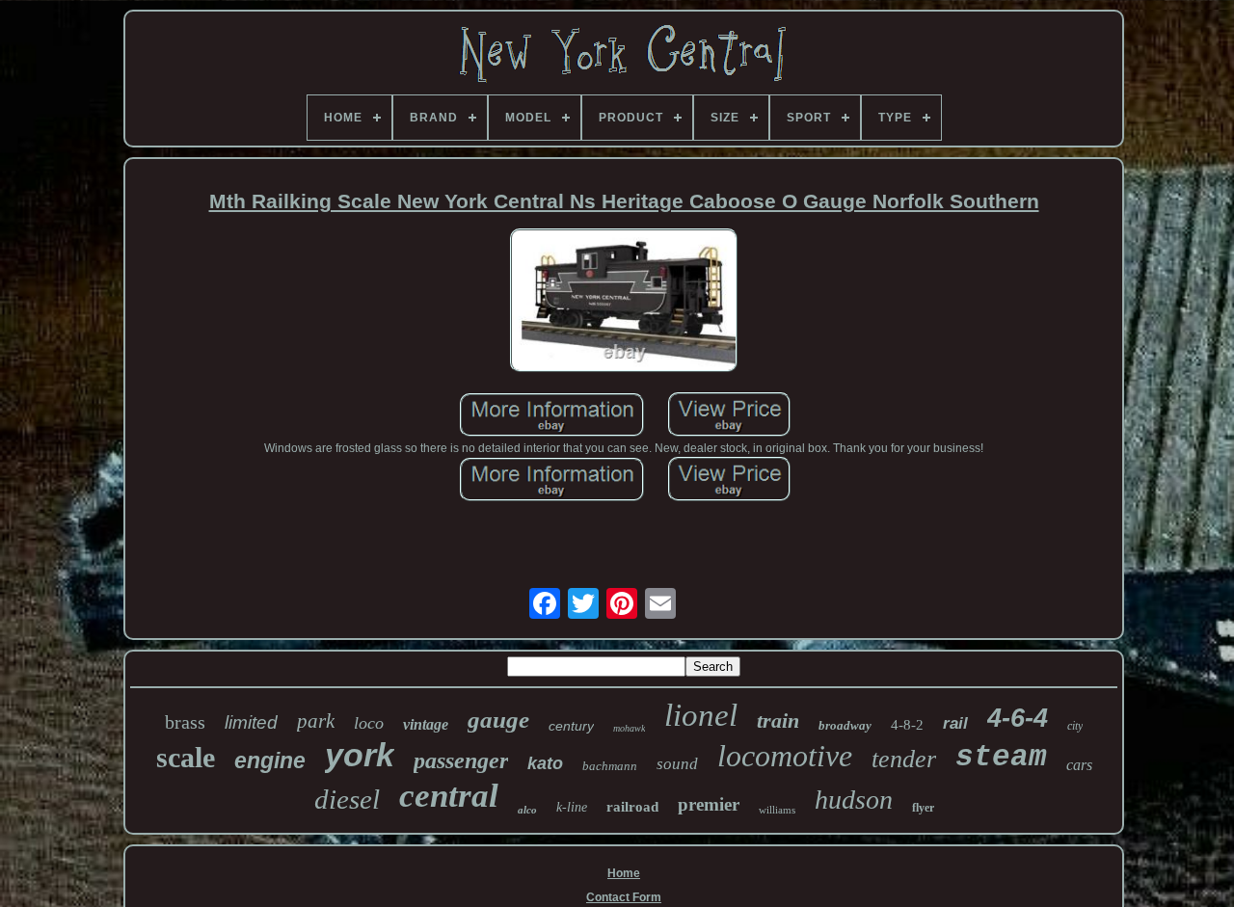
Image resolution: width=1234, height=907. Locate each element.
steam (1001, 757)
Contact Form (623, 897)
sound (677, 764)
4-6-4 (1017, 718)
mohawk (629, 728)
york (359, 754)
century (571, 726)
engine (270, 760)
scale (185, 757)
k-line (571, 807)
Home (623, 873)
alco (527, 809)
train (778, 720)
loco (369, 723)
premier (708, 804)
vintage (425, 724)
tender (904, 759)
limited (251, 722)
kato (545, 763)
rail (955, 723)
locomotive (784, 755)
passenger (461, 760)
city (1075, 726)
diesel (347, 799)
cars (1079, 765)
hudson (854, 799)
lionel (701, 715)
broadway (845, 725)
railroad (632, 806)
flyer (923, 807)
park (316, 721)
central (448, 795)
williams (777, 809)
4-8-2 (907, 725)
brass (185, 722)
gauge (498, 720)
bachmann (609, 766)
